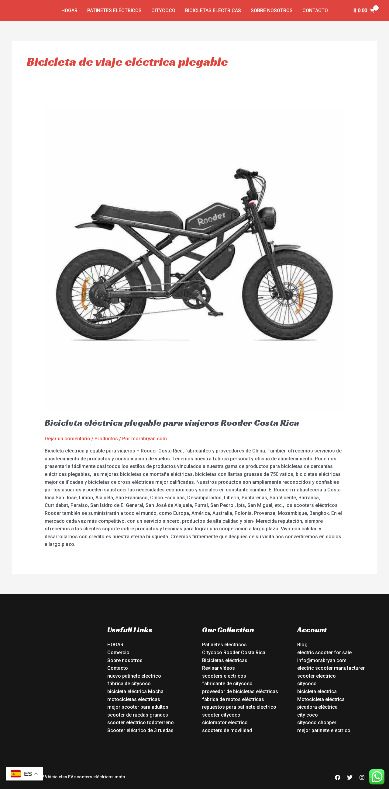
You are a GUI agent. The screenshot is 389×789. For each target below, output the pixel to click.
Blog (302, 645)
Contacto (315, 10)
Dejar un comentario (67, 439)
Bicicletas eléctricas (213, 10)
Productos (106, 439)
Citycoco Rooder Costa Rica (233, 652)
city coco (307, 715)
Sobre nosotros (272, 10)
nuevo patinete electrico (134, 676)
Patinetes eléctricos (114, 10)
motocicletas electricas (133, 699)
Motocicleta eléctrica (321, 699)
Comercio (118, 652)
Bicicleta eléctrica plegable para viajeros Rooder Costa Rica (172, 422)
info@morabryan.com (321, 660)
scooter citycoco (221, 715)
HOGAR (115, 645)
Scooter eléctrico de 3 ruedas (140, 730)
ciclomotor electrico (225, 722)
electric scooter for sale (324, 652)
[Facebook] (337, 777)
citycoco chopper (316, 722)
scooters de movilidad (227, 730)
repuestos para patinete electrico (239, 707)
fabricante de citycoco (227, 683)
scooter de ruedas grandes (137, 715)
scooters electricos (224, 676)
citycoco (307, 683)
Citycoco (163, 10)
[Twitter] (350, 777)
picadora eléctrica (317, 707)
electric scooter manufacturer (331, 668)
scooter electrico (316, 676)
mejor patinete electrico (323, 730)
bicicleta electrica (317, 691)
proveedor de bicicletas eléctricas (240, 691)
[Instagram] (362, 777)
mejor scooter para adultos (137, 707)
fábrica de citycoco (129, 683)
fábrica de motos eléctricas (233, 699)
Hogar (69, 10)
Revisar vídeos (218, 668)
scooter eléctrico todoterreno (140, 722)
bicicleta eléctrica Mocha (135, 691)
